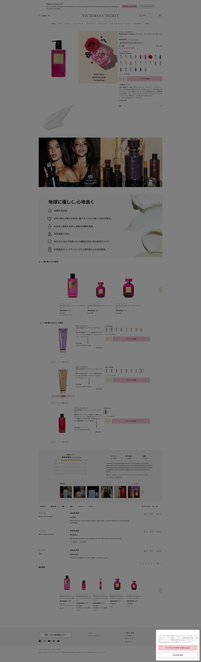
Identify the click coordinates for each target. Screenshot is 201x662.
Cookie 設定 (178, 655)
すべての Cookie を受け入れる (178, 648)
